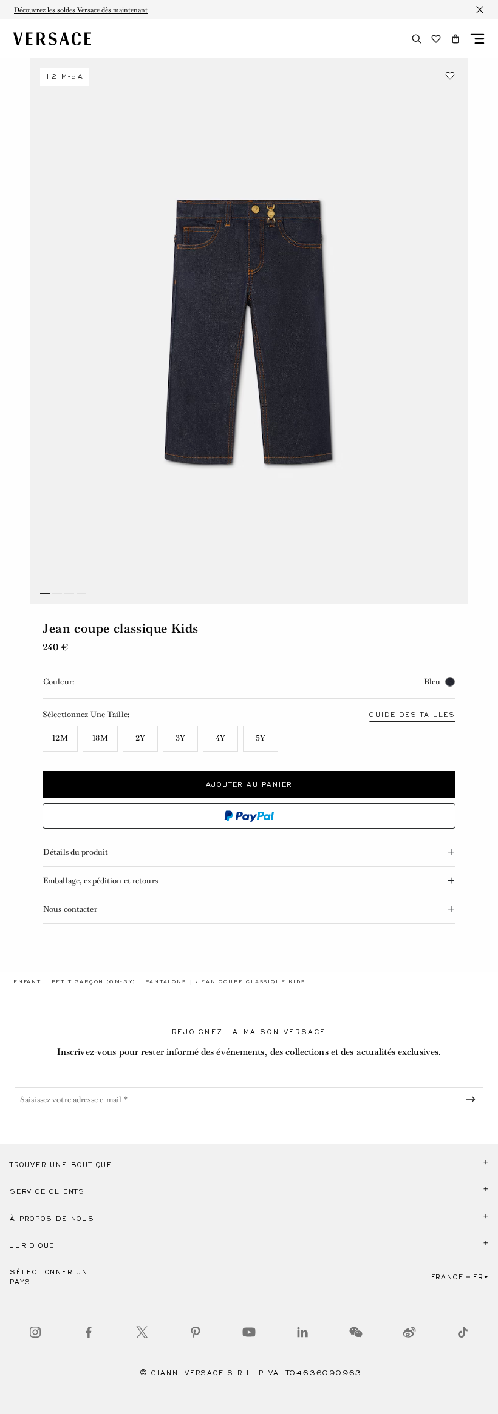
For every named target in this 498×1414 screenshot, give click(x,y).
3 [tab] (69, 593)
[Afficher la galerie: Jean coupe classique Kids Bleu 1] (249, 331)
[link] (27, 981)
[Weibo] (409, 1332)
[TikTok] (462, 1332)
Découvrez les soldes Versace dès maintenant (81, 9)
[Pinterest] (195, 1332)
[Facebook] (88, 1332)
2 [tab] (57, 593)
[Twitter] (142, 1332)
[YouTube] (249, 1332)
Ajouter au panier (249, 784)
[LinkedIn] (302, 1332)
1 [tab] (45, 593)
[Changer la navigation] (477, 39)
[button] (455, 39)
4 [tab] (81, 593)
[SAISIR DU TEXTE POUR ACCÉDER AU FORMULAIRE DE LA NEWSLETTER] (473, 1099)
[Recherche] (416, 39)
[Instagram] (35, 1332)
